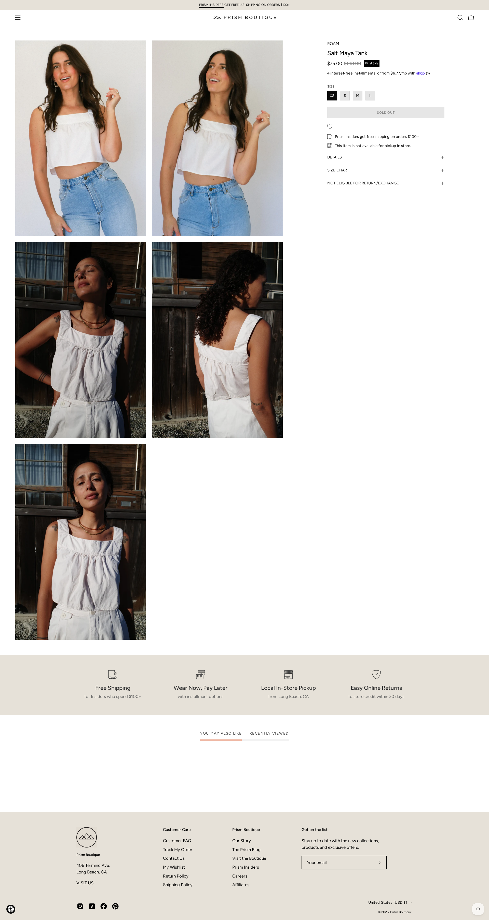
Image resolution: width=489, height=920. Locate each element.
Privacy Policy (275, 896)
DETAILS (334, 157)
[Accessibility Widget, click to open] (10, 909)
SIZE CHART (338, 170)
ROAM (333, 43)
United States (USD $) (387, 902)
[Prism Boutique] (244, 17)
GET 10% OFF (295, 864)
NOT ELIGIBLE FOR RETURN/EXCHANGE (363, 183)
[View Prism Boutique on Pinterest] (115, 906)
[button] (460, 17)
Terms (292, 896)
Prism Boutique (88, 855)
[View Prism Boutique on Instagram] (80, 906)
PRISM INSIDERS (211, 5)
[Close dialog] (341, 787)
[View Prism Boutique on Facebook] (103, 906)
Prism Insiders (347, 136)
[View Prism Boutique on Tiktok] (92, 906)
